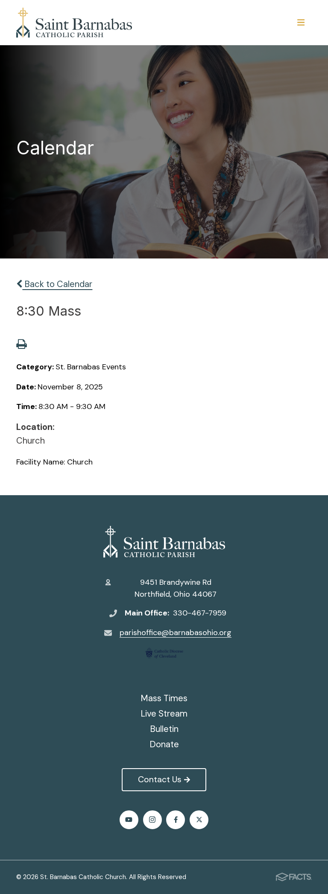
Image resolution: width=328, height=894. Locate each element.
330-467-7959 (199, 613)
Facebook (175, 819)
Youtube (129, 819)
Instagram (152, 819)
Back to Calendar (57, 284)
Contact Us (160, 779)
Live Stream (164, 713)
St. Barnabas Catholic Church (164, 541)
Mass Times (164, 698)
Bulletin (164, 728)
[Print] (21, 345)
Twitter (199, 819)
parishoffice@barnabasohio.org (175, 632)
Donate (164, 744)
